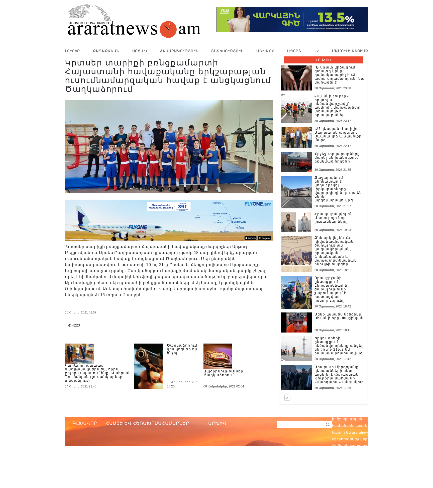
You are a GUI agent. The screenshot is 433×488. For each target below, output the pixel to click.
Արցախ (139, 51)
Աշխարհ (265, 51)
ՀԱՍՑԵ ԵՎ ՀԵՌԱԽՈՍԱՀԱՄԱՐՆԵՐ (147, 423)
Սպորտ (294, 51)
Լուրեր (72, 51)
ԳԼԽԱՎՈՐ (84, 423)
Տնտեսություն (227, 51)
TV (316, 51)
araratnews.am (388, 412)
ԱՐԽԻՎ (217, 423)
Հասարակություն (179, 51)
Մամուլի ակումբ (350, 51)
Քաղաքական (106, 51)
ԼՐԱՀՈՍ (323, 60)
